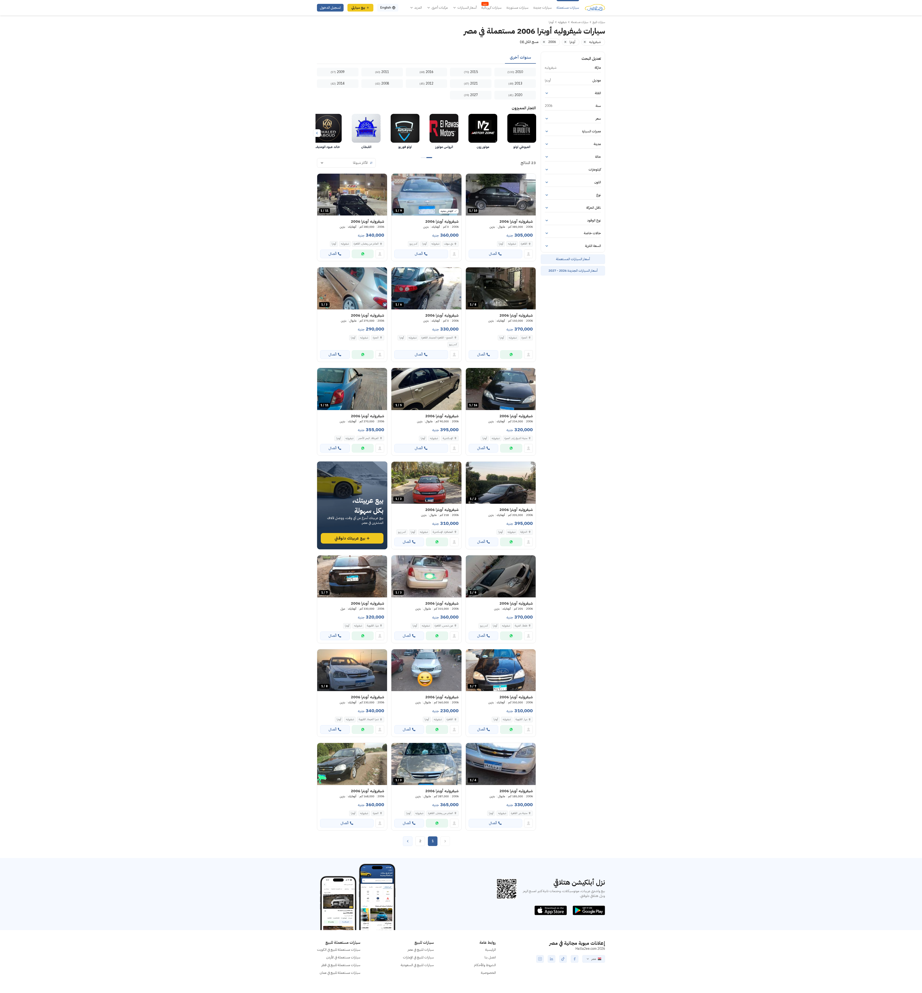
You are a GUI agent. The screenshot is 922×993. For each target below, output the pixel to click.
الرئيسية (490, 949)
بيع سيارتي (358, 7)
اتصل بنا (490, 957)
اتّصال (493, 253)
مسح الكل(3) (529, 41)
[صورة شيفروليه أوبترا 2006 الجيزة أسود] (352, 764)
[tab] (520, 58)
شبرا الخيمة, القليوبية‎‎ (369, 719)
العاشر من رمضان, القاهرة (366, 244)
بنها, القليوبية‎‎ (373, 626)
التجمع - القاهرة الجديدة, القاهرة (437, 338)
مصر (593, 959)
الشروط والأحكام (485, 965)
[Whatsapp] (363, 254)
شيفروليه (512, 244)
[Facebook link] (574, 959)
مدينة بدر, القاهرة (519, 813)
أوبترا (501, 244)
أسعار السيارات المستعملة (573, 259)
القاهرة (524, 244)
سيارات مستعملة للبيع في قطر (340, 965)
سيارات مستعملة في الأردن (343, 957)
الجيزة (524, 338)
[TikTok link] (563, 959)
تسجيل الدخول (330, 7)
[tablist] (426, 58)
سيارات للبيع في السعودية (417, 965)
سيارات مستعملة (568, 7)
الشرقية (523, 532)
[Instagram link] (540, 959)
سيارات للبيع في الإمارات (418, 957)
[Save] (471, 179)
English (385, 8)
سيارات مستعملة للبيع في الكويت (338, 949)
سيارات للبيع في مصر (421, 949)
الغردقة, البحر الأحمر (368, 438)
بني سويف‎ (448, 244)
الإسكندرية (448, 438)
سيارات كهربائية (491, 7)
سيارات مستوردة (517, 7)
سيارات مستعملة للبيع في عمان (340, 972)
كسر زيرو (413, 244)
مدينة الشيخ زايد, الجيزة (515, 438)
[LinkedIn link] (551, 959)
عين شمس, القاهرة (444, 626)
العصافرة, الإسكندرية (443, 532)
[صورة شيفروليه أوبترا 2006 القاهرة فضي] (426, 670)
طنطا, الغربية (521, 626)
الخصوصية (488, 972)
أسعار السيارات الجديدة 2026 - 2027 (573, 270)
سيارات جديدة (542, 7)
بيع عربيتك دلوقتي (349, 538)
